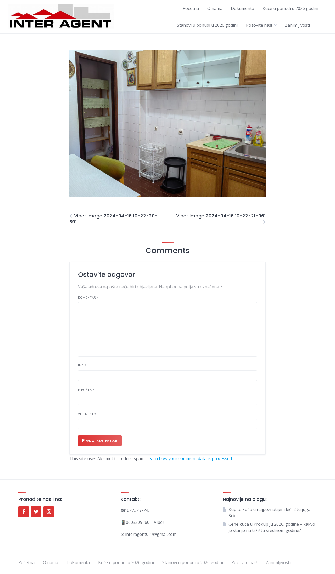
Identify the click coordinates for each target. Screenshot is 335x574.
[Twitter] (36, 511)
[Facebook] (23, 511)
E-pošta (86, 390)
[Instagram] (48, 511)
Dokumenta (242, 8)
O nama (214, 8)
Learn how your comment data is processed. (189, 458)
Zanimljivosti (297, 25)
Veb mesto (87, 414)
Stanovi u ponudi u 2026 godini (207, 25)
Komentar (88, 297)
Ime (82, 365)
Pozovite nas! (259, 25)
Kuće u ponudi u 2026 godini (290, 8)
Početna (191, 8)
